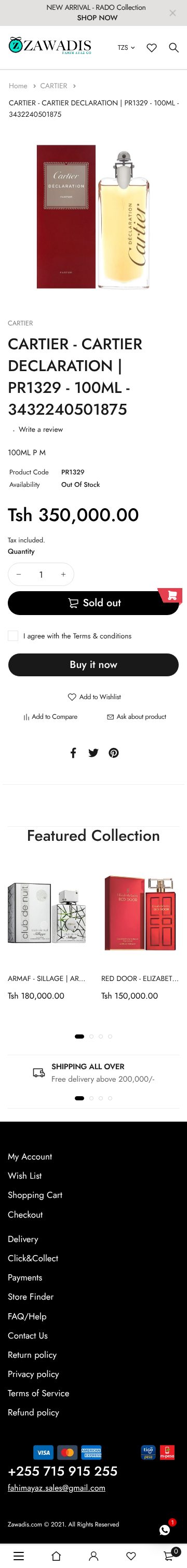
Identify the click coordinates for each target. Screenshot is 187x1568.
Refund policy (33, 1413)
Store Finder (31, 1297)
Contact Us (28, 1336)
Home (19, 86)
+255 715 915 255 (62, 1471)
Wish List (25, 1176)
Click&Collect (33, 1258)
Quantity (21, 552)
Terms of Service (38, 1394)
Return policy (32, 1355)
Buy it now (93, 664)
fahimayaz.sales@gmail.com (56, 1488)
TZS (123, 47)
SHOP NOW (97, 18)
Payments (25, 1278)
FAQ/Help (27, 1317)
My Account (30, 1157)
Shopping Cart (35, 1196)
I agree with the (77, 636)
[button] (79, 1037)
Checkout (25, 1215)
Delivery (23, 1239)
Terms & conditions (102, 636)
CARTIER (54, 86)
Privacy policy (33, 1374)
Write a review (41, 429)
